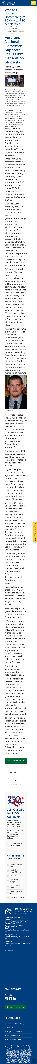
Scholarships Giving (16, 897)
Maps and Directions (14, 1032)
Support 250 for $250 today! (17, 844)
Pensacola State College (16, 1024)
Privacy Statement (14, 1039)
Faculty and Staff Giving (15, 892)
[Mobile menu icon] (33, 3)
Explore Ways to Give (15, 865)
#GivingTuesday (15, 876)
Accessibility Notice (14, 1036)
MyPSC (10, 1028)
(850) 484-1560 (16, 926)
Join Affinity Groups (13, 881)
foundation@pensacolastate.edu (17, 930)
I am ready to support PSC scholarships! (16, 761)
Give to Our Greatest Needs (15, 871)
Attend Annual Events (14, 887)
